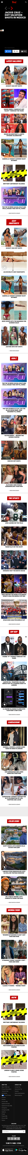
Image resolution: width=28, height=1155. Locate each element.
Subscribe (23, 1131)
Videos (3, 1120)
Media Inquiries (18, 1095)
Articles (3, 1099)
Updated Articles (6, 1103)
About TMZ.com (6, 1087)
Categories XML (5, 1109)
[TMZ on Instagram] (18, 1138)
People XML (4, 1116)
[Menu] (2, 2)
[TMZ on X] (12, 1138)
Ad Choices (4, 1093)
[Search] (26, 2)
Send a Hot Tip (18, 1089)
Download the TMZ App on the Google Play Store (21, 1150)
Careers (17, 1091)
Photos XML (5, 1118)
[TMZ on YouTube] (15, 1138)
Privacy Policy (9, 1128)
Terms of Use (5, 1091)
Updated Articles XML (7, 1105)
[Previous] (6, 8)
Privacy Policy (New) (6, 1089)
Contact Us (17, 1087)
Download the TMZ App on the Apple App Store (7, 1150)
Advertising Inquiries (20, 1093)
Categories (4, 1107)
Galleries (4, 1112)
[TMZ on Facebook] (8, 1138)
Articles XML (5, 1101)
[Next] (12, 8)
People (3, 1114)
